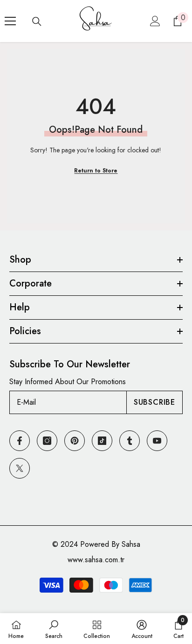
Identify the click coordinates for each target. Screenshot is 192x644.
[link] (53, 628)
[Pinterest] (74, 440)
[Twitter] (19, 468)
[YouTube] (157, 440)
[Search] (36, 21)
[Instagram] (47, 440)
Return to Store (95, 170)
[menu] (10, 21)
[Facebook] (19, 440)
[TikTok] (102, 440)
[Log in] (155, 21)
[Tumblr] (129, 440)
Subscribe (154, 402)
